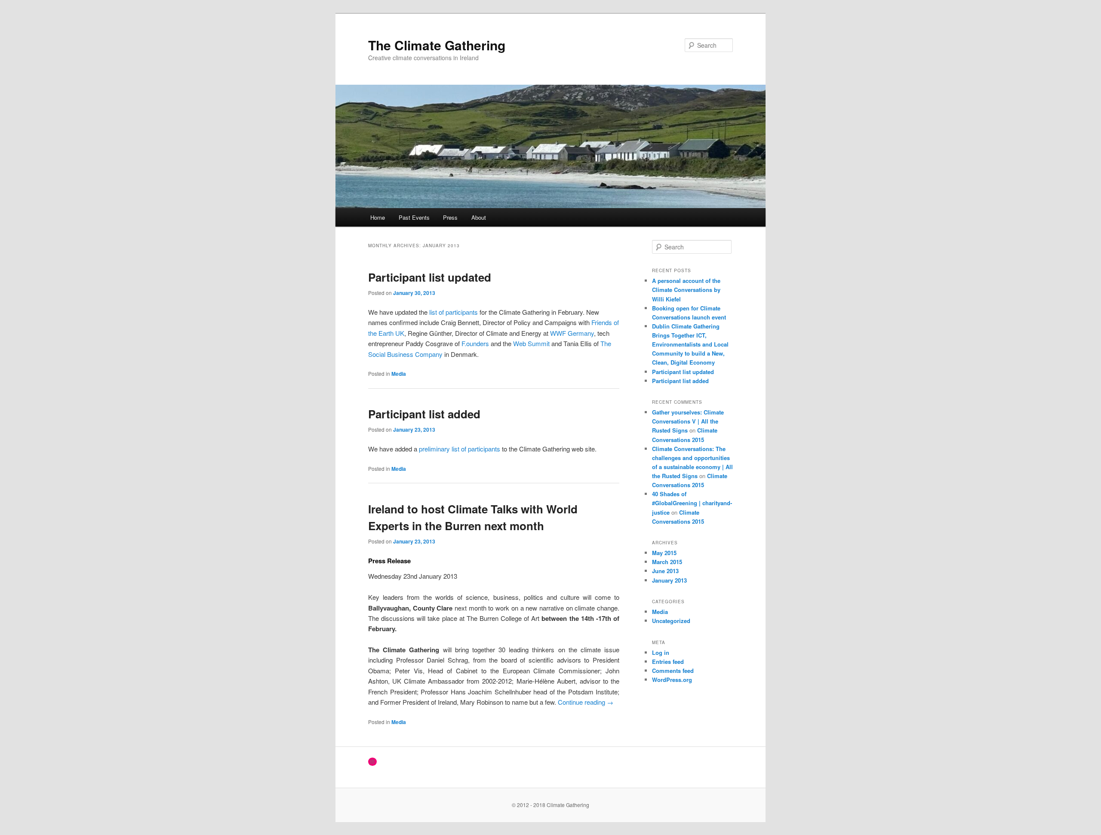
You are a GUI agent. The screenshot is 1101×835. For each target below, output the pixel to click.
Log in (660, 652)
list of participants (454, 311)
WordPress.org (672, 679)
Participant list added (424, 414)
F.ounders (475, 343)
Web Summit (531, 343)
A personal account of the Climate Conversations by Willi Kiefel (686, 289)
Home (377, 217)
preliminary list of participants (460, 448)
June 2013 (665, 571)
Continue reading (585, 701)
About (478, 217)
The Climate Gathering (436, 45)
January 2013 (669, 580)
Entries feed (668, 661)
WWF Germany (572, 333)
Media (398, 374)
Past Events (414, 217)
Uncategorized (671, 621)
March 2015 (667, 562)
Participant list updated (429, 277)
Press (450, 217)
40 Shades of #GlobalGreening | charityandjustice (692, 503)
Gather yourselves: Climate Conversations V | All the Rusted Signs (688, 421)
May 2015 (664, 553)
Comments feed (673, 670)
